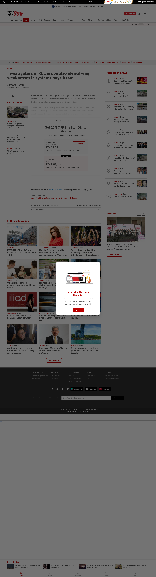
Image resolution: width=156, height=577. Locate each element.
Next (78, 310)
